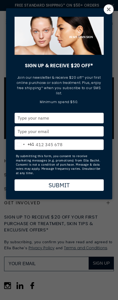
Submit (59, 185)
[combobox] (24, 143)
